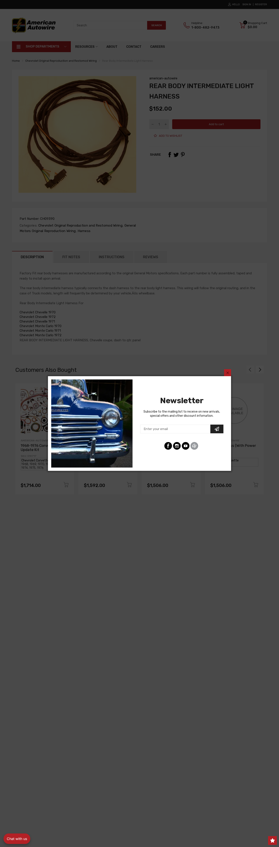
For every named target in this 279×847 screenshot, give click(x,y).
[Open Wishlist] (272, 840)
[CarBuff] (194, 446)
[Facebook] (168, 446)
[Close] (227, 372)
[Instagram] (177, 446)
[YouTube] (185, 446)
